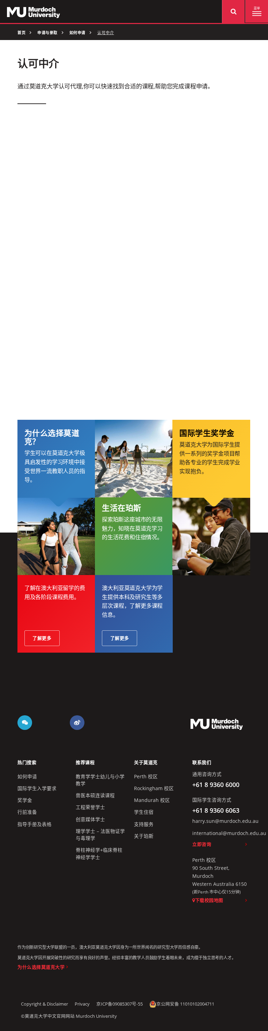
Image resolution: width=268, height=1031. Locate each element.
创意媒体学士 (90, 819)
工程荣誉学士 (90, 807)
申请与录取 (47, 33)
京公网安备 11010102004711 (185, 1004)
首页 (21, 33)
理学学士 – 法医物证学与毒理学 (100, 834)
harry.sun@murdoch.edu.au (225, 821)
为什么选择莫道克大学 (41, 967)
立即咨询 (201, 844)
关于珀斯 (144, 836)
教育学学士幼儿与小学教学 (100, 780)
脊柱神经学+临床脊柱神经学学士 (99, 853)
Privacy (82, 1004)
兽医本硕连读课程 (95, 795)
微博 (77, 722)
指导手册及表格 (34, 824)
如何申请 (77, 33)
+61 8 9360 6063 (215, 810)
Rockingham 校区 (154, 788)
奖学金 (24, 800)
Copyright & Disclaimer (44, 1004)
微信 (24, 722)
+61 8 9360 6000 (215, 784)
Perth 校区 (146, 776)
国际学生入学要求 (37, 788)
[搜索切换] (233, 11)
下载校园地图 (209, 900)
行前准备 (27, 812)
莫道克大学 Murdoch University (217, 724)
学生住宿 (144, 812)
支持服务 (144, 824)
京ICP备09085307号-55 (119, 1004)
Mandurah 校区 (152, 800)
